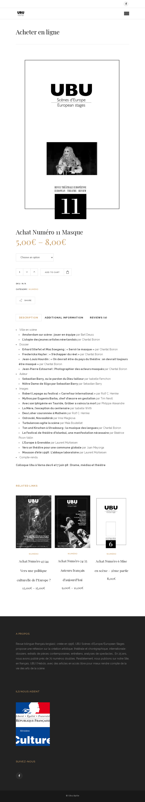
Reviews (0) (98, 317)
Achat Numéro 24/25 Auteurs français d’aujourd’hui (72, 570)
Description (28, 317)
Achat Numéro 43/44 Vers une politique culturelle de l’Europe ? (34, 570)
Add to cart (52, 272)
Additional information (64, 317)
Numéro (33, 289)
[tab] (29, 317)
